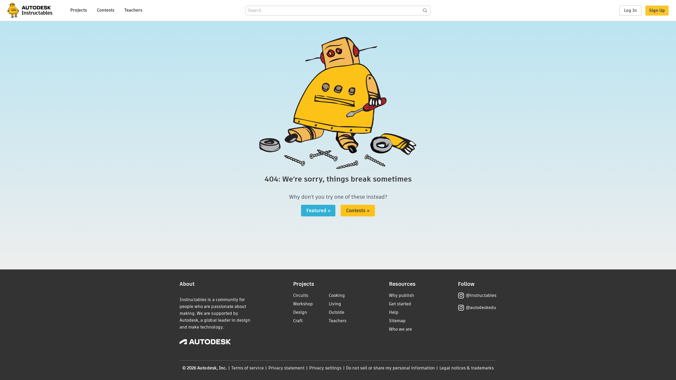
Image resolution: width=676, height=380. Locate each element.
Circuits (300, 295)
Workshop (303, 304)
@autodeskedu (481, 308)
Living (335, 304)
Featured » (318, 210)
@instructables (481, 295)
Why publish (401, 295)
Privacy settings (325, 368)
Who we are (400, 329)
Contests (105, 10)
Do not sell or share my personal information (390, 368)
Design (300, 312)
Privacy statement (286, 368)
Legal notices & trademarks (466, 368)
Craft (298, 321)
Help (393, 312)
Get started (400, 304)
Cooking (337, 295)
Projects (78, 10)
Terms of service (247, 368)
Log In (630, 10)
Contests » (358, 210)
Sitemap (397, 321)
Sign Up (657, 10)
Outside (336, 312)
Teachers (133, 10)
